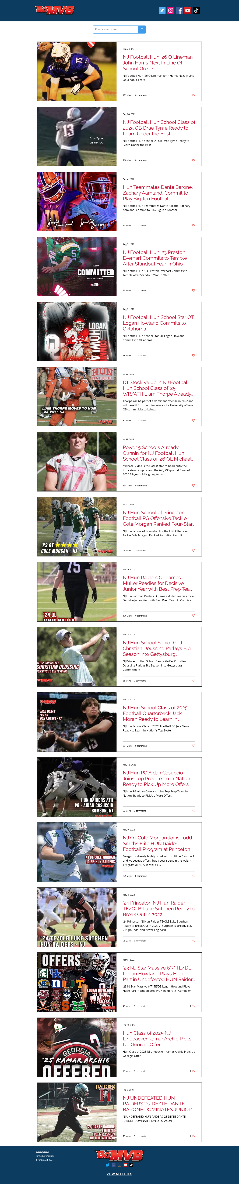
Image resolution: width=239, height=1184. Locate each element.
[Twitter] (162, 10)
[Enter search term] (142, 29)
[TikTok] (196, 10)
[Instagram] (170, 10)
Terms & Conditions (45, 1156)
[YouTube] (187, 10)
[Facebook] (179, 10)
